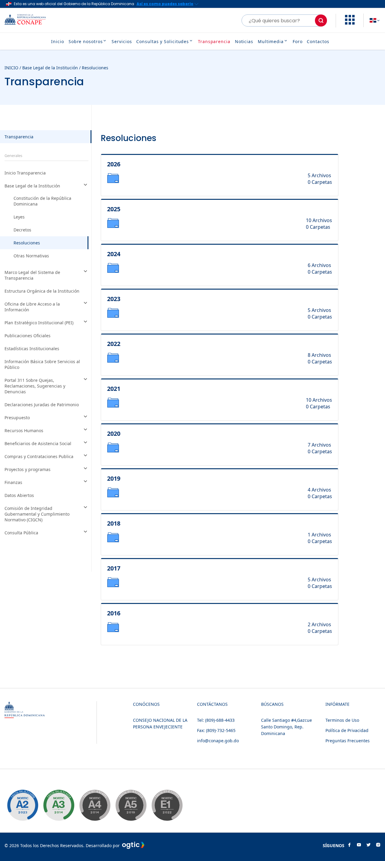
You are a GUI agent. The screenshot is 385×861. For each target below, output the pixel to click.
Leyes (19, 217)
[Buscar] (321, 20)
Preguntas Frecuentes (347, 740)
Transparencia (214, 41)
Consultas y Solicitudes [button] (162, 41)
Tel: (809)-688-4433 (216, 720)
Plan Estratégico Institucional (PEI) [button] (39, 322)
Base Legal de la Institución (50, 68)
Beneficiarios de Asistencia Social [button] (38, 443)
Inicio (57, 41)
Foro (298, 41)
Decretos (22, 230)
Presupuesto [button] (17, 417)
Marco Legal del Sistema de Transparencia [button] (32, 275)
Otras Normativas (31, 256)
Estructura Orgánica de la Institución (42, 291)
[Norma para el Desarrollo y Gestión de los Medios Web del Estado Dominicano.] (23, 805)
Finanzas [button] (13, 482)
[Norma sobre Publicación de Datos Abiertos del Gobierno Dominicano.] (59, 805)
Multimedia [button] (271, 41)
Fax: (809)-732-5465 (216, 730)
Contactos (318, 41)
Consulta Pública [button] (21, 533)
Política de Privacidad (346, 730)
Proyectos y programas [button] (28, 469)
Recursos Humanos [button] (24, 430)
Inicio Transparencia (25, 173)
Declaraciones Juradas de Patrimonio (42, 404)
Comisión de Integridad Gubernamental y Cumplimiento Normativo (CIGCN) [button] (37, 514)
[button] (350, 23)
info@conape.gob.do (218, 740)
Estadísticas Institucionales (32, 348)
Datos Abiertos (19, 495)
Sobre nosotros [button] (86, 41)
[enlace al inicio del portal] (30, 20)
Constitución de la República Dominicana (42, 201)
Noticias (244, 41)
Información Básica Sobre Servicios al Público (42, 364)
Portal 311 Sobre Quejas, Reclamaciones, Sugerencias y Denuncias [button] (35, 385)
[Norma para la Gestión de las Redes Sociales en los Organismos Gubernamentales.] (167, 805)
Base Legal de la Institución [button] (32, 186)
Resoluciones (95, 68)
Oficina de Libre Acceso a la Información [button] (32, 307)
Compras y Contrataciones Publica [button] (39, 456)
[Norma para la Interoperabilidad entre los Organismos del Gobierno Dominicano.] (95, 805)
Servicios (122, 41)
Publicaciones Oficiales (28, 335)
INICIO (11, 68)
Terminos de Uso (342, 720)
